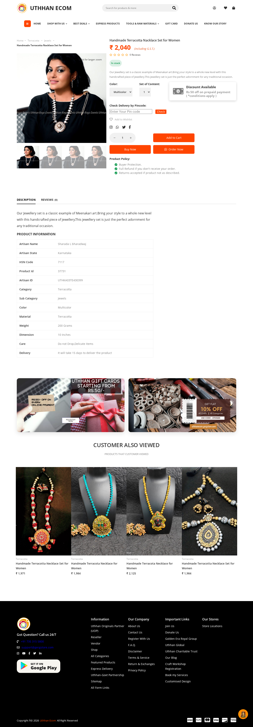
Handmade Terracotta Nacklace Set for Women (44, 45)
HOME (37, 23)
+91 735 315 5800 (32, 641)
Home (20, 40)
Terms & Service (138, 657)
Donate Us (172, 632)
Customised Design (178, 681)
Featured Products (103, 662)
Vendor (95, 643)
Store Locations (212, 626)
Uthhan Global (174, 645)
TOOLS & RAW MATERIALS (141, 23)
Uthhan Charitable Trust (181, 651)
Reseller (96, 637)
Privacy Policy (137, 670)
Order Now (175, 149)
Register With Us (139, 639)
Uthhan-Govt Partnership (107, 675)
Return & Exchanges (141, 664)
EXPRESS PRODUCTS (108, 23)
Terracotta (33, 40)
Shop (94, 650)
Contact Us (135, 632)
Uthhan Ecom (48, 720)
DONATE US (191, 23)
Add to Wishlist (123, 119)
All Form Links (100, 687)
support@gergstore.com (38, 647)
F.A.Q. (132, 645)
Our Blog (171, 657)
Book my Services (176, 675)
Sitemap (96, 681)
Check (161, 112)
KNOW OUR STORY (215, 23)
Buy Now (130, 149)
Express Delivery (102, 669)
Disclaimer (135, 651)
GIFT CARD (171, 23)
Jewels (47, 40)
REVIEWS (49, 200)
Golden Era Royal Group (181, 639)
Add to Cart (173, 138)
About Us (134, 626)
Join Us (169, 626)
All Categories (100, 656)
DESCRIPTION (26, 200)
